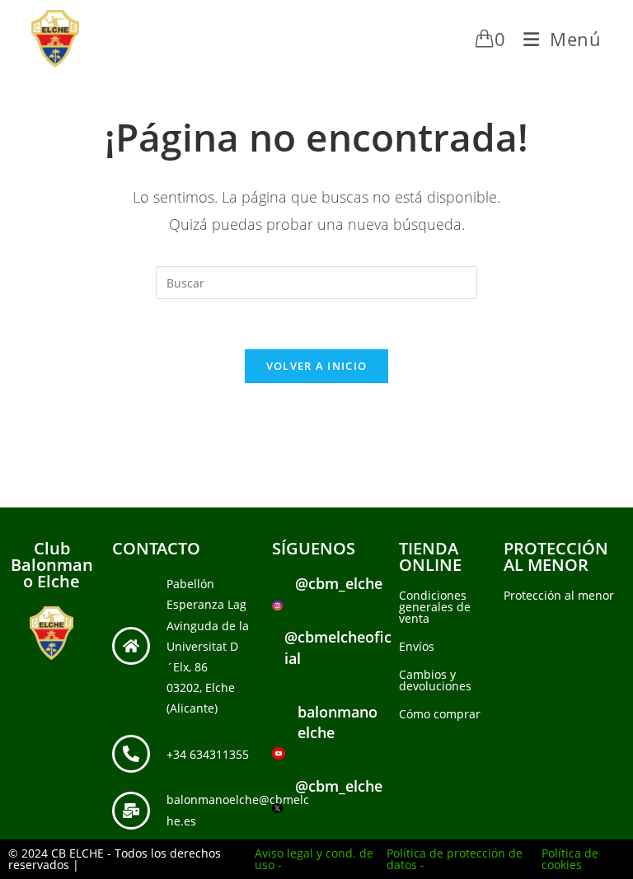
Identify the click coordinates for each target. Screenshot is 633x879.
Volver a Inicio (317, 365)
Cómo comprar (440, 714)
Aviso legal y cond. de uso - (314, 858)
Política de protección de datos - (455, 858)
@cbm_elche (338, 583)
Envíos (416, 646)
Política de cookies (570, 858)
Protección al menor (559, 595)
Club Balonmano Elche (52, 564)
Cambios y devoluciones (435, 680)
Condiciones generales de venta (435, 606)
